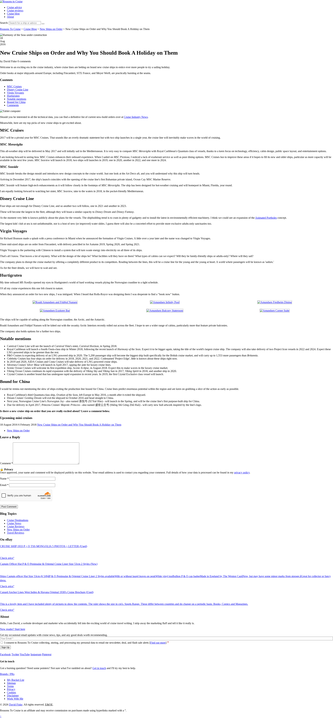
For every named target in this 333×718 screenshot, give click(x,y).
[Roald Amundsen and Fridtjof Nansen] (55, 302)
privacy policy (242, 472)
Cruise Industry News (136, 117)
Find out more (158, 642)
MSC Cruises (14, 86)
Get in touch (99, 668)
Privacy (11, 689)
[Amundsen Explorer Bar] (55, 310)
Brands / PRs (7, 674)
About (10, 16)
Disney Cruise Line (17, 89)
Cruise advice (14, 7)
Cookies (11, 692)
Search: (4, 22)
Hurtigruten (13, 95)
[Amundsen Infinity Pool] (165, 302)
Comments (13, 105)
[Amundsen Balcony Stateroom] (164, 310)
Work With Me (15, 698)
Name (4, 478)
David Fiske (15, 704)
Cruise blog (13, 13)
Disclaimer (13, 695)
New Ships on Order (18, 430)
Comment (6, 463)
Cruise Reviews (15, 526)
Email (4, 485)
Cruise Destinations (17, 520)
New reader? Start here (12, 629)
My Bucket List (15, 679)
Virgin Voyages (15, 92)
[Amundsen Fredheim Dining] (274, 302)
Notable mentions (16, 98)
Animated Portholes (266, 217)
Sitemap (11, 683)
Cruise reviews (15, 10)
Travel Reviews (15, 532)
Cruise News (14, 523)
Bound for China (16, 102)
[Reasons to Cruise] (11, 1)
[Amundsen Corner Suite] (275, 310)
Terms (10, 686)
